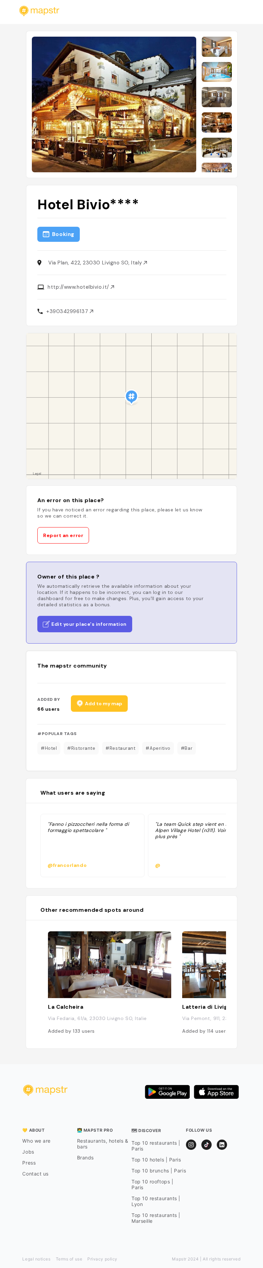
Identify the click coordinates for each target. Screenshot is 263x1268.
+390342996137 (68, 311)
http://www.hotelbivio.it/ (79, 287)
